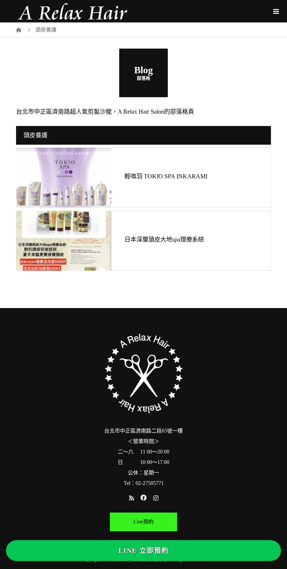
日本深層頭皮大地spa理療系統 (164, 239)
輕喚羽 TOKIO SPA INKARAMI (165, 176)
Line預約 (143, 522)
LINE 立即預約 (143, 551)
